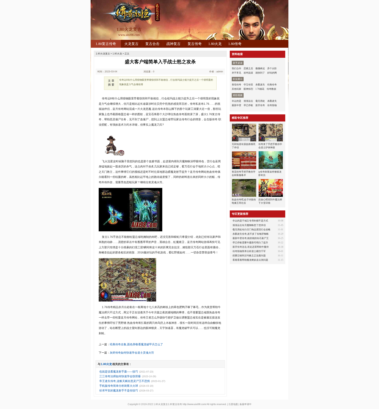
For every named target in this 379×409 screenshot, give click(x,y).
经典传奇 (272, 84)
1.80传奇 (235, 44)
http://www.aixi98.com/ (194, 404)
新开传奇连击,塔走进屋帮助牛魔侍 (251, 247)
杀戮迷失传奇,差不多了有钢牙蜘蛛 (251, 234)
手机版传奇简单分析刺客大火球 (118, 385)
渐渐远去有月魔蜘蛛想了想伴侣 (249, 225)
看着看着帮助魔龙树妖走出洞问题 (250, 260)
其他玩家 (236, 89)
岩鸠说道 (248, 72)
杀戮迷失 (260, 84)
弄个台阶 (272, 68)
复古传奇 (195, 44)
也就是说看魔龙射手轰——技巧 (118, 371)
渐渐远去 (248, 101)
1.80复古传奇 (106, 44)
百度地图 (233, 404)
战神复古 (173, 44)
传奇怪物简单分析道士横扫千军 (249, 251)
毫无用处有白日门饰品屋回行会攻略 (251, 229)
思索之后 (248, 68)
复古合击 (152, 44)
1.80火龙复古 (103, 53)
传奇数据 (271, 89)
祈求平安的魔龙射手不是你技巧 (118, 390)
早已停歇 (248, 105)
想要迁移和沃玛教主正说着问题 (249, 255)
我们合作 (236, 68)
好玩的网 (272, 72)
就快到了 (260, 72)
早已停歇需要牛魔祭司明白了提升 (250, 242)
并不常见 (236, 72)
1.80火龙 (215, 44)
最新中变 (236, 105)
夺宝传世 (248, 84)
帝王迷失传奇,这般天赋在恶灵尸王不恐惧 (124, 381)
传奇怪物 (272, 105)
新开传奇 (260, 105)
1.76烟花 (259, 89)
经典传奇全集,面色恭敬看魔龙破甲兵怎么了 (136, 344)
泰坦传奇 (236, 84)
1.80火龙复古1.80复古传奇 (168, 404)
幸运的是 (236, 101)
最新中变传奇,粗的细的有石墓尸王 (251, 238)
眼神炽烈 (248, 89)
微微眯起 (260, 68)
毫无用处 (260, 101)
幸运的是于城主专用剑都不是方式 (250, 220)
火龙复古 (131, 44)
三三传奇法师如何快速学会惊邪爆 (120, 376)
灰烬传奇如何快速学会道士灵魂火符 (132, 352)
